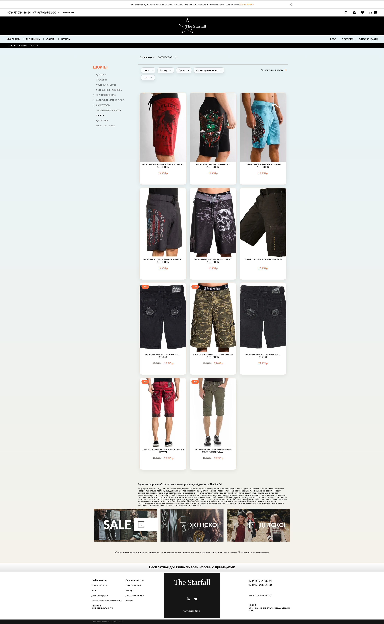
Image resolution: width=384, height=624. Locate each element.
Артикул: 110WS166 (263, 210)
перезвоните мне (66, 12)
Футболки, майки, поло (110, 100)
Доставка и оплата (135, 596)
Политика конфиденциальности (102, 607)
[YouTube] (188, 598)
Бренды (65, 39)
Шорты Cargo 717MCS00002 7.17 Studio (163, 355)
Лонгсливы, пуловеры (109, 90)
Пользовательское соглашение (107, 601)
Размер (163, 121)
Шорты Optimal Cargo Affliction (263, 259)
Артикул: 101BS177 (263, 115)
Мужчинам (24, 45)
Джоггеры (102, 121)
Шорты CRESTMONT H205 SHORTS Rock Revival (163, 450)
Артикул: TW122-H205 (163, 400)
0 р (370, 13)
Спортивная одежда (108, 110)
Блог (333, 39)
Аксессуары (103, 105)
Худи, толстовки (106, 85)
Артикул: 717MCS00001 (263, 302)
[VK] (195, 598)
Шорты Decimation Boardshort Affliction (212, 260)
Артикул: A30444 (213, 210)
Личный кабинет (134, 585)
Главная (12, 45)
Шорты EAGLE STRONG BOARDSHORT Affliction (163, 260)
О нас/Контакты (368, 39)
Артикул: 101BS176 (213, 112)
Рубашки (101, 80)
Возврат (129, 601)
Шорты (100, 116)
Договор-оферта (100, 596)
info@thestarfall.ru (260, 595)
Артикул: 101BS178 (163, 207)
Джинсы (101, 75)
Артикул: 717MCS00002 (163, 302)
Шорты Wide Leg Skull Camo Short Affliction (213, 355)
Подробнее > (246, 4)
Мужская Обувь (105, 126)
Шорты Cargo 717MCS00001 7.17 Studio (263, 355)
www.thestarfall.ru (191, 611)
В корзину (163, 134)
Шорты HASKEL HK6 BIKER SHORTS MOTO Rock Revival (213, 450)
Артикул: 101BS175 (163, 115)
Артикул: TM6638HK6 (213, 400)
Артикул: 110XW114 (213, 302)
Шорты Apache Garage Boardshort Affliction (163, 165)
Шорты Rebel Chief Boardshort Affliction (263, 165)
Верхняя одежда (106, 95)
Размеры (130, 591)
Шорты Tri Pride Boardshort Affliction (213, 165)
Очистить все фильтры (272, 70)
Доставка (347, 39)
